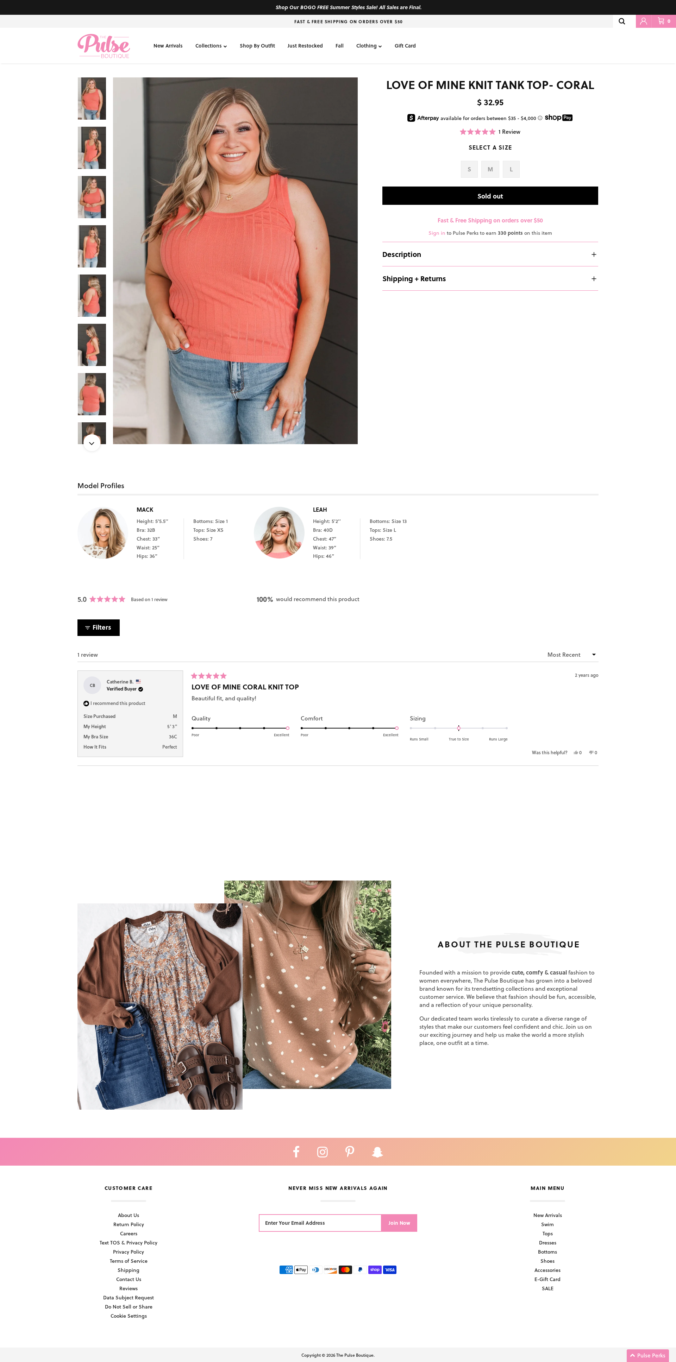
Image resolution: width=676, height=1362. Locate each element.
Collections (208, 45)
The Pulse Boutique (355, 1355)
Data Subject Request (128, 1297)
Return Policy (128, 1224)
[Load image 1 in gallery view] (235, 260)
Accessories (547, 1270)
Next (91, 442)
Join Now (399, 1223)
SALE (547, 1288)
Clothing (366, 45)
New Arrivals (168, 45)
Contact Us (128, 1279)
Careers (128, 1233)
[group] (235, 260)
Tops (548, 1233)
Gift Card (405, 45)
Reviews (128, 1288)
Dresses (547, 1242)
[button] (490, 131)
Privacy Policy (128, 1251)
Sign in (436, 233)
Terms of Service (129, 1261)
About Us (128, 1215)
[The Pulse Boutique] (103, 45)
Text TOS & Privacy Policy (128, 1242)
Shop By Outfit (257, 45)
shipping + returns (414, 278)
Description (401, 254)
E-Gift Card (547, 1279)
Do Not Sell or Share (128, 1306)
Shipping (128, 1270)
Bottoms (547, 1251)
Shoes (547, 1261)
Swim (547, 1224)
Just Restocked (305, 45)
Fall (340, 45)
